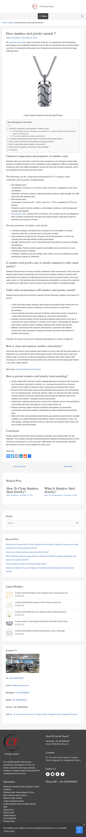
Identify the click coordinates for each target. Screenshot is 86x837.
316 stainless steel (18, 214)
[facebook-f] (48, 774)
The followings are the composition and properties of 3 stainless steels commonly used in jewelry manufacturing (44, 132)
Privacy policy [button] (9, 831)
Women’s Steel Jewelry (12, 798)
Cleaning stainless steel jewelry (28, 369)
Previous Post (18, 466)
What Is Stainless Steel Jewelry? (59, 490)
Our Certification (9, 818)
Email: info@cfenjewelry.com (57, 744)
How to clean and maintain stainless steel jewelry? (27, 144)
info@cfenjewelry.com (20, 685)
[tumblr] (63, 774)
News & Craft (8, 813)
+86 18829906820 (16, 678)
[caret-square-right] (53, 774)
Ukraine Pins (8, 810)
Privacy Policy (9, 821)
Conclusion (13, 150)
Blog (9, 38)
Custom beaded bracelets (13, 801)
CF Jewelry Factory (47, 6)
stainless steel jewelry (18, 42)
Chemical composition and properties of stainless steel (29, 128)
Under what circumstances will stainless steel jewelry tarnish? (31, 141)
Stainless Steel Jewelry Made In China (18, 792)
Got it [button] (79, 830)
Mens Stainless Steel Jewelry (15, 795)
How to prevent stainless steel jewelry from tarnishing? (29, 147)
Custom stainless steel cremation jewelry (19, 804)
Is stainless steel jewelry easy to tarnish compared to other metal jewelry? (36, 139)
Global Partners (9, 815)
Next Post (69, 466)
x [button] (84, 824)
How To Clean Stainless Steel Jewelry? (22, 490)
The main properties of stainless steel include (29, 136)
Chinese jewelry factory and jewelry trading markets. (26, 564)
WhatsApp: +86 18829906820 (58, 741)
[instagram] (58, 774)
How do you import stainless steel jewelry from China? (27, 552)
